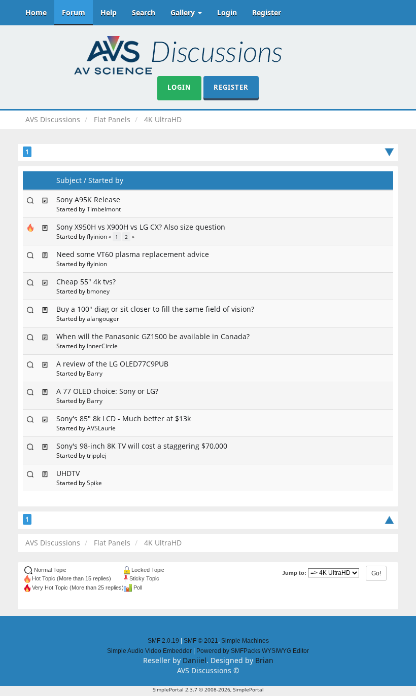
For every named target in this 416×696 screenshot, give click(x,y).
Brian (264, 660)
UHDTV (68, 473)
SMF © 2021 (201, 640)
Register (266, 12)
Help (108, 12)
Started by (105, 180)
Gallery (183, 12)
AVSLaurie (101, 428)
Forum (73, 12)
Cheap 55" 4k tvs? (86, 281)
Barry (94, 373)
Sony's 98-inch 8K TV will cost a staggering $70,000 (141, 446)
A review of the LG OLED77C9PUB (112, 364)
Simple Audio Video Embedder (149, 650)
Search (143, 12)
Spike (94, 483)
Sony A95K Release (88, 199)
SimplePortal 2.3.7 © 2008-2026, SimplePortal (208, 689)
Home (36, 12)
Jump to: (294, 573)
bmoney (98, 291)
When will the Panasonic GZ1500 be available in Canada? (153, 336)
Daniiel (194, 660)
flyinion (97, 236)
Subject (69, 180)
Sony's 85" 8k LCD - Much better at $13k (123, 418)
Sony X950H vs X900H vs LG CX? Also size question (140, 227)
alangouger (103, 318)
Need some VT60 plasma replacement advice (132, 254)
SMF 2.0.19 (163, 640)
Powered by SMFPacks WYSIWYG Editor (252, 650)
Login (227, 12)
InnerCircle (102, 346)
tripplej (97, 455)
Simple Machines (245, 640)
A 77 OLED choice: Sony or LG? (107, 391)
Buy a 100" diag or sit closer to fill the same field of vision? (155, 309)
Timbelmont (104, 209)
